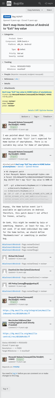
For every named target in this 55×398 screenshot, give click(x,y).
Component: (11, 41)
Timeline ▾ (47, 117)
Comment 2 (12, 304)
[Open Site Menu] (3, 3)
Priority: (12, 53)
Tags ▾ (36, 117)
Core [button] (20, 38)
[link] (27, 186)
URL (16, 79)
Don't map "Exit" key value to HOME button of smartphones (27, 92)
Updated (11, 259)
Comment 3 (12, 328)
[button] (48, 3)
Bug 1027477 (17, 16)
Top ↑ (5, 389)
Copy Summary (34, 10)
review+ (12, 101)
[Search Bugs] (40, 3)
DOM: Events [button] (23, 41)
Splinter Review (46, 110)
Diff (36, 110)
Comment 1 (12, 159)
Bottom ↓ (26, 117)
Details (31, 110)
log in (15, 373)
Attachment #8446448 (11, 244)
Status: (13, 66)
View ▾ (49, 10)
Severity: (12, 56)
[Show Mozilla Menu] (9, 3)
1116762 (16, 367)
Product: (12, 38)
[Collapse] (50, 126)
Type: (14, 49)
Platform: (12, 44)
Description (12, 130)
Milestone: (11, 69)
